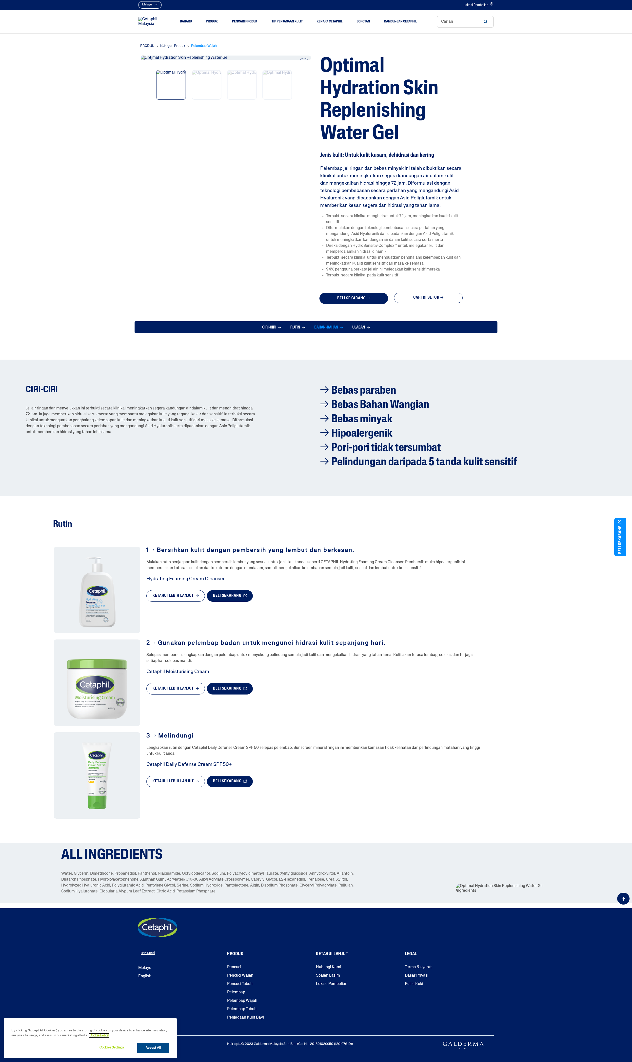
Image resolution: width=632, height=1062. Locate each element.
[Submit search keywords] (485, 22)
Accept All (153, 1047)
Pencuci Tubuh (240, 984)
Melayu (144, 968)
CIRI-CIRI (269, 327)
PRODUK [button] (212, 21)
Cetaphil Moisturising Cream (177, 671)
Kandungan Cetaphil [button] (400, 21)
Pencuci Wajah (240, 976)
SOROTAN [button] (363, 21)
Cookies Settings (111, 1047)
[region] (90, 1038)
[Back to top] (623, 899)
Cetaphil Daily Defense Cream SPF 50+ (189, 764)
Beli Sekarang (352, 298)
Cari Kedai (148, 953)
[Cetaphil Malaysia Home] (149, 22)
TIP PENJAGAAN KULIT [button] (287, 21)
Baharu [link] (186, 21)
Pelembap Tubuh (242, 1009)
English (144, 976)
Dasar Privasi (416, 976)
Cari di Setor (426, 298)
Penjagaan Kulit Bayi (245, 1018)
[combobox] (465, 22)
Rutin (295, 327)
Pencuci (234, 967)
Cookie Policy (99, 1035)
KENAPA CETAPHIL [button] (329, 21)
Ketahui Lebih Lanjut (174, 596)
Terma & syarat (418, 967)
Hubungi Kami (328, 967)
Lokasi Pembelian (476, 5)
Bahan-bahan (326, 327)
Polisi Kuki (414, 984)
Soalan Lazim (328, 976)
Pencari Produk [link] (244, 21)
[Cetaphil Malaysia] (157, 927)
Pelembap (236, 992)
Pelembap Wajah (242, 1001)
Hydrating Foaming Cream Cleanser (185, 579)
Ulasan (359, 327)
